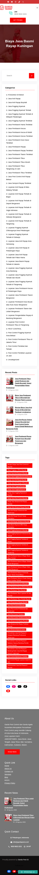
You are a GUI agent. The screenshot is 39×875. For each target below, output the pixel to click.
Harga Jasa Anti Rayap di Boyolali (18, 483)
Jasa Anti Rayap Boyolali (17, 102)
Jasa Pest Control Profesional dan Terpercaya (18, 610)
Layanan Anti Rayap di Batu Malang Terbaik (17, 188)
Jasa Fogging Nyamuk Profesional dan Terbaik (19, 535)
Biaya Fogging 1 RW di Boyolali (17, 470)
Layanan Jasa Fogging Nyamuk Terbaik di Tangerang (19, 283)
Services (8, 774)
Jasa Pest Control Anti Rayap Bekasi (18, 178)
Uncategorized (13, 360)
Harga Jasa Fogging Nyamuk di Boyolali (17, 494)
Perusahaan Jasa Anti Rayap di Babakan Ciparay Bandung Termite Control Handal (18, 643)
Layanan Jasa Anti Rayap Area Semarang (18, 242)
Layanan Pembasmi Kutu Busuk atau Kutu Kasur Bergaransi (19, 303)
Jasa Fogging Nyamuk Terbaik (19, 110)
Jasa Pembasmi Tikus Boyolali (17, 590)
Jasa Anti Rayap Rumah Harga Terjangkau (17, 517)
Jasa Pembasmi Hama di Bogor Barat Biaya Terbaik (19, 557)
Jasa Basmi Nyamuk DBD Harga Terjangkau (17, 526)
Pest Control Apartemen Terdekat (17, 656)
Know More (12, 752)
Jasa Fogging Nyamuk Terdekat (20, 121)
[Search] (31, 75)
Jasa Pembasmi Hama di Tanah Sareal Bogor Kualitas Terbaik (19, 579)
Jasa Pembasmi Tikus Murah (19, 162)
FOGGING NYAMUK (16, 95)
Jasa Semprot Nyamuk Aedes (16, 629)
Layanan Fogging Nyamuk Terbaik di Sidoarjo (17, 235)
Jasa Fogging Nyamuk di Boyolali (17, 530)
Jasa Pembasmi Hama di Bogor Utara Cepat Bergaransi (19, 568)
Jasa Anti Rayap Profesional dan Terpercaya (17, 511)
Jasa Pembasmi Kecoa (17, 128)
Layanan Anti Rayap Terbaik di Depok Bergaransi (18, 202)
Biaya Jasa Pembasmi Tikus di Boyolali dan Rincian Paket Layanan (23, 398)
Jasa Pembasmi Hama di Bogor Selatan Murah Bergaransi (19, 562)
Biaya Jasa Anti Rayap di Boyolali (17, 473)
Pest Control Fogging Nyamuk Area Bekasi (18, 334)
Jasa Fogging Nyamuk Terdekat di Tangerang (18, 551)
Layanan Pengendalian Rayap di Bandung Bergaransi (19, 316)
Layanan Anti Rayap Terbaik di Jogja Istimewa (18, 208)
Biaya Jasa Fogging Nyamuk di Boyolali (19, 476)
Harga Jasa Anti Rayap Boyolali (17, 479)
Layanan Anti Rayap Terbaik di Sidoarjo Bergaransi (18, 215)
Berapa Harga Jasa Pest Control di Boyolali (18, 465)
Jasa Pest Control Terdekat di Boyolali (19, 617)
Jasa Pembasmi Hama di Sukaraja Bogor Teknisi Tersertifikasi (18, 574)
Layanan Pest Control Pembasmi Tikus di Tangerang (17, 323)
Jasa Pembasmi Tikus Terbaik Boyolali (19, 599)
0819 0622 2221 (20, 14)
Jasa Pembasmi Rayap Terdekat (20, 150)
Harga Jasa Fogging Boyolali (16, 486)
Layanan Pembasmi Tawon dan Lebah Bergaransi (19, 310)
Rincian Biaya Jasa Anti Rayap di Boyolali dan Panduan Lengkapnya (23, 410)
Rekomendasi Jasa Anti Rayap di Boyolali (17, 666)
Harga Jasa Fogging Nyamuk (16, 489)
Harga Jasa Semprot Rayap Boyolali (18, 507)
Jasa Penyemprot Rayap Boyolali (17, 602)
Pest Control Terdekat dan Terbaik (17, 347)
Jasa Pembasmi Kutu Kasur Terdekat (17, 141)
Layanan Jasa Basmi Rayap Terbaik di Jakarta (17, 262)
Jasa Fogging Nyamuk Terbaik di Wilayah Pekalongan (19, 115)
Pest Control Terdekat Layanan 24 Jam (19, 354)
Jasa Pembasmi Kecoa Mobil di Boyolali (19, 587)
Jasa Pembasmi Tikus (16, 158)
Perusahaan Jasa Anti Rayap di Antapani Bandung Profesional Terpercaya (17, 635)
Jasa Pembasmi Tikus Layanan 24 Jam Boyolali (19, 594)
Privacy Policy (10, 783)
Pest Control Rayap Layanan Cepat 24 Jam (19, 661)
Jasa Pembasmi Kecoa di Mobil (20, 132)
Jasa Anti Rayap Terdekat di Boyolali (18, 521)
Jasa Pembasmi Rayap (17, 147)
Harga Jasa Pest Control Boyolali (17, 498)
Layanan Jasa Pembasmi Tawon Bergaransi (19, 296)
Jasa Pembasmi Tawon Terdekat (20, 154)
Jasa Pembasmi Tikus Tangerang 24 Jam (15, 167)
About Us (8, 769)
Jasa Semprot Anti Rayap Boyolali (18, 621)
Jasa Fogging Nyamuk (16, 106)
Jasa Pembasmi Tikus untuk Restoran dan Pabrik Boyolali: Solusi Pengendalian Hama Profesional (18, 383)
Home (7, 766)
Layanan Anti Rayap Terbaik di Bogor (18, 195)
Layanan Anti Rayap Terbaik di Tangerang (18, 222)
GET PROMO (17, 20)
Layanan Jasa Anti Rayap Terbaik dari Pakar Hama (16, 256)
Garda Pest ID (23, 860)
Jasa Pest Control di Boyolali (16, 605)
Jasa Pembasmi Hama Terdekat (20, 125)
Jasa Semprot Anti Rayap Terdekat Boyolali (18, 625)
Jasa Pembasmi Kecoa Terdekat (20, 136)
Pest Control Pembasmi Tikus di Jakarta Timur (19, 340)
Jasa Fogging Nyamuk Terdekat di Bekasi (18, 540)
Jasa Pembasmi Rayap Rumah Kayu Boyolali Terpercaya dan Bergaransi (23, 440)
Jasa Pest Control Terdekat (16, 614)
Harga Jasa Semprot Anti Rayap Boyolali (17, 503)
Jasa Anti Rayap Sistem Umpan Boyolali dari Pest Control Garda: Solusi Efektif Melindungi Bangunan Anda (19, 424)
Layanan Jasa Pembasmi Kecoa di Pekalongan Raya (19, 289)
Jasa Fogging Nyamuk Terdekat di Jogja (18, 546)
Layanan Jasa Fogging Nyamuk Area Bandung (19, 269)
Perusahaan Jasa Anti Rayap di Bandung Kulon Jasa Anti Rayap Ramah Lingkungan (17, 651)
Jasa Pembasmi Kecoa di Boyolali (18, 583)
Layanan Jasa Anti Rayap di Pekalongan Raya (17, 249)
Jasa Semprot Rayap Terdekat (19, 183)
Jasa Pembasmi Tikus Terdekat (20, 173)
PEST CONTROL (14, 329)
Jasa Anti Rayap (14, 99)
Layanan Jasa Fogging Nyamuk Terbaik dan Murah (19, 276)
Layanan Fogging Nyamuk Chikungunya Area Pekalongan (18, 229)
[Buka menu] (37, 7)
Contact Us (9, 771)
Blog (6, 777)
